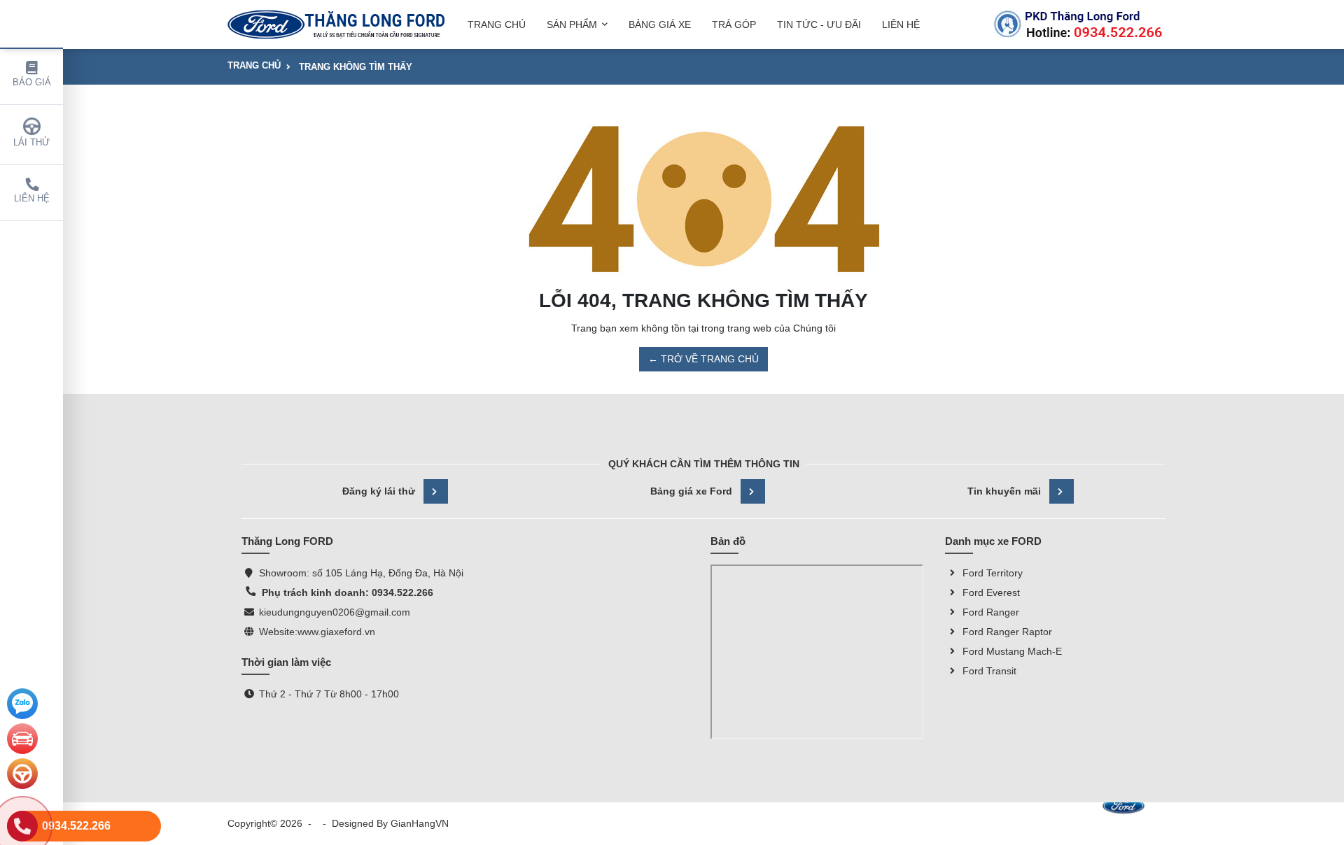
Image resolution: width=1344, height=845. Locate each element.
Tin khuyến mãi (1004, 491)
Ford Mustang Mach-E (1012, 651)
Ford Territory (992, 572)
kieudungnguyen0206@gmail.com (334, 612)
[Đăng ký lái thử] (22, 773)
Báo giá (32, 82)
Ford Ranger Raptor (1007, 631)
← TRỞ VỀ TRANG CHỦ (703, 358)
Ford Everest (991, 592)
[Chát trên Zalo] (22, 703)
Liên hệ (32, 199)
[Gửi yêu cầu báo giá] (22, 738)
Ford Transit (989, 670)
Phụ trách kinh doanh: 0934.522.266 (346, 592)
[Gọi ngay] (1078, 24)
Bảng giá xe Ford (691, 491)
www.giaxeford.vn (336, 631)
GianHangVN (420, 823)
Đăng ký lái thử (378, 491)
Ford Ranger (990, 612)
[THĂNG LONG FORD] (336, 24)
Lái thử (31, 143)
